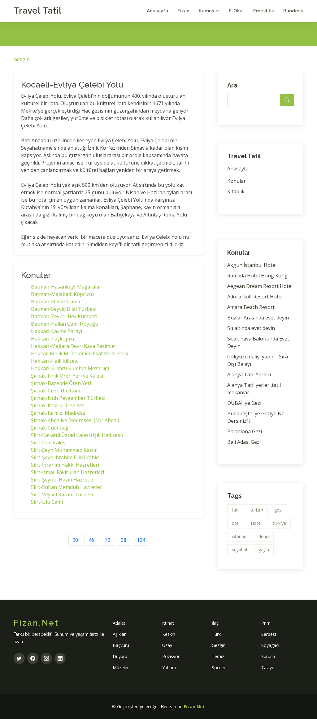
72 (107, 540)
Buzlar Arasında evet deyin (258, 317)
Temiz (218, 656)
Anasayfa (157, 11)
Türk (216, 634)
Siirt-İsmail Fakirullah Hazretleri (67, 472)
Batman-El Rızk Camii (55, 301)
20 (75, 540)
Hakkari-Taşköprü (52, 338)
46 (91, 540)
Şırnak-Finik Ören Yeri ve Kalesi (67, 375)
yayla (264, 550)
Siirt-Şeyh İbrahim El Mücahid (65, 457)
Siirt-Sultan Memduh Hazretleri (67, 487)
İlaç (215, 623)
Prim (266, 623)
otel (236, 523)
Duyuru (120, 656)
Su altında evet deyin (251, 328)
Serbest (268, 634)
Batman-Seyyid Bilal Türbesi (63, 309)
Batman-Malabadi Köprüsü (62, 294)
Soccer (218, 667)
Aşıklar (119, 634)
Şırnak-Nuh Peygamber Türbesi (68, 398)
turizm (256, 510)
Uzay (167, 645)
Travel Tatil (38, 11)
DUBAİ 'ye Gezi (244, 403)
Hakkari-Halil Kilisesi (54, 360)
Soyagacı (270, 645)
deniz (263, 536)
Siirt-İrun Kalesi (49, 442)
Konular (236, 181)
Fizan (183, 11)
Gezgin (22, 59)
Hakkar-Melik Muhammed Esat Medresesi (79, 353)
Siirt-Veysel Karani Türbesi (62, 494)
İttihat (168, 623)
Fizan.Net (194, 706)
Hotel (256, 523)
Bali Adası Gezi (244, 442)
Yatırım (169, 667)
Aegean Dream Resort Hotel (260, 286)
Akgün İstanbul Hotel (251, 265)
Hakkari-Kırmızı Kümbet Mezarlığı (70, 368)
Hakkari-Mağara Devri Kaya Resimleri (74, 346)
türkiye (279, 523)
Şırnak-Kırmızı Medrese (58, 412)
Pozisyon (171, 656)
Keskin (168, 634)
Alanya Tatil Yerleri (249, 374)
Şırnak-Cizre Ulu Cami (56, 390)
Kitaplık (236, 191)
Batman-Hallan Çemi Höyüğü (64, 323)
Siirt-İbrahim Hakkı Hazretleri (65, 464)
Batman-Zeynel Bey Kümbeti (64, 316)
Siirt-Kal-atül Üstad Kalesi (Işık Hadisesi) (77, 435)
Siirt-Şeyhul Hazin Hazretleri (64, 479)
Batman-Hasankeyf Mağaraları (66, 286)
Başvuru (121, 645)
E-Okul (236, 11)
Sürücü (268, 656)
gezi (278, 510)
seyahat (240, 550)
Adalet (119, 623)
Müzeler (121, 667)
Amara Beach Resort (251, 307)
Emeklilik (263, 11)
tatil (235, 510)
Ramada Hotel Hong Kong (257, 275)
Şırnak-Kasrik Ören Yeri (58, 405)
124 (141, 540)
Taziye (267, 667)
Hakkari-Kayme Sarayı (56, 331)
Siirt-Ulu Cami (47, 502)
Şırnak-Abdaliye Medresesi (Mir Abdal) (75, 420)
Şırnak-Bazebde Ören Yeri (61, 383)
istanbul (239, 536)
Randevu (293, 11)
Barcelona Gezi (244, 431)
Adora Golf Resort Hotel (255, 296)
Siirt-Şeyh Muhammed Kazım (64, 450)
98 (123, 540)
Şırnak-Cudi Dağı (50, 427)
